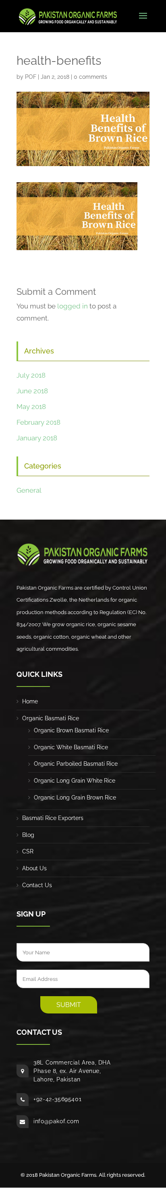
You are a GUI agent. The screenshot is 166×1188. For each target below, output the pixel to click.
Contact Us (37, 885)
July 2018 (31, 375)
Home (30, 701)
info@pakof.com (56, 1121)
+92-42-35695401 (57, 1099)
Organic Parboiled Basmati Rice (76, 763)
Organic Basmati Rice (50, 718)
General (29, 490)
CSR (27, 851)
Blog (28, 835)
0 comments (90, 77)
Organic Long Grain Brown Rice (75, 797)
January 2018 (37, 438)
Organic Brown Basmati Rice (71, 730)
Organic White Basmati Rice (71, 747)
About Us (34, 868)
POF (30, 77)
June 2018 (32, 391)
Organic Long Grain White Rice (74, 780)
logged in (72, 306)
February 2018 (38, 422)
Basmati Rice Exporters (52, 818)
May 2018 (31, 407)
